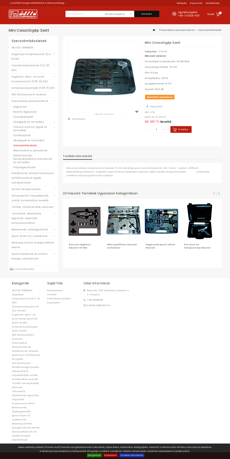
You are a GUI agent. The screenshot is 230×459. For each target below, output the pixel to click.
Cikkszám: (151, 51)
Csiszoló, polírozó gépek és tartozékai (30, 128)
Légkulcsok (20, 106)
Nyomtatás (78, 119)
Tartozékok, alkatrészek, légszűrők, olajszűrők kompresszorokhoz (27, 218)
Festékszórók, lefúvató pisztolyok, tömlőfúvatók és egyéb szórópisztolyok (33, 177)
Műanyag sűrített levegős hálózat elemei (33, 245)
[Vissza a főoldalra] (154, 29)
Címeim (52, 294)
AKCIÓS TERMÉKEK (23, 47)
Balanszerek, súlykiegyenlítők (30, 229)
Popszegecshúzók (24, 167)
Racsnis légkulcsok (25, 111)
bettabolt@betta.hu (98, 305)
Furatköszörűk (22, 135)
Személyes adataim (59, 298)
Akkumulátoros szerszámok (30, 150)
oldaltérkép (213, 3)
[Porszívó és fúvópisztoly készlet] (200, 221)
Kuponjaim (53, 302)
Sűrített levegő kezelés (26, 189)
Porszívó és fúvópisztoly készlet (197, 246)
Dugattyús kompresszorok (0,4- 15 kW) (32, 56)
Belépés (182, 3)
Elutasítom (110, 455)
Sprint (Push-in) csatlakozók (30, 236)
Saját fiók (55, 283)
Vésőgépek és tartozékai (28, 140)
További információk (77, 156)
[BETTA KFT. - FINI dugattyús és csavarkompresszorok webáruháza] (23, 14)
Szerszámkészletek (25, 145)
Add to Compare (79, 238)
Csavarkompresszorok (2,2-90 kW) (31, 68)
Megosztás (156, 106)
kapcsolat (196, 3)
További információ (131, 455)
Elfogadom (94, 455)
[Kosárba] (72, 238)
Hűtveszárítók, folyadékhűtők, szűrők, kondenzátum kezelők (30, 198)
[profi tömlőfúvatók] (22, 269)
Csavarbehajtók (23, 117)
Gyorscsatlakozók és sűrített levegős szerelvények (30, 256)
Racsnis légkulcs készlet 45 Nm (80, 246)
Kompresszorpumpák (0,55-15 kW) (33, 88)
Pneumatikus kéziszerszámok (30, 101)
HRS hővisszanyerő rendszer (29, 94)
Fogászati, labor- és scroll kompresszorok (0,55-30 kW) (30, 79)
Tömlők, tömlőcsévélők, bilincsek (32, 207)
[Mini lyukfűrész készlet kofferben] (123, 221)
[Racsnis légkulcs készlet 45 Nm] (84, 221)
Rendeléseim (55, 290)
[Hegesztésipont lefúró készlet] (161, 221)
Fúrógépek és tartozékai (28, 122)
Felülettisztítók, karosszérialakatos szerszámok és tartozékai (32, 159)
